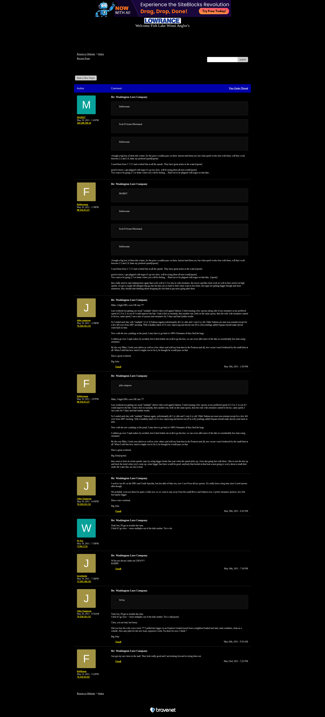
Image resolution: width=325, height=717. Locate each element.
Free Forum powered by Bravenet (162, 703)
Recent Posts (83, 58)
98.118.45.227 (83, 210)
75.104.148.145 (84, 581)
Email (118, 366)
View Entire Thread (238, 88)
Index (101, 54)
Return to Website (86, 54)
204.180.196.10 (84, 123)
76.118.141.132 (84, 326)
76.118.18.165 (83, 677)
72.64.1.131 (82, 546)
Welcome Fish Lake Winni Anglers (97, 70)
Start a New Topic (86, 77)
